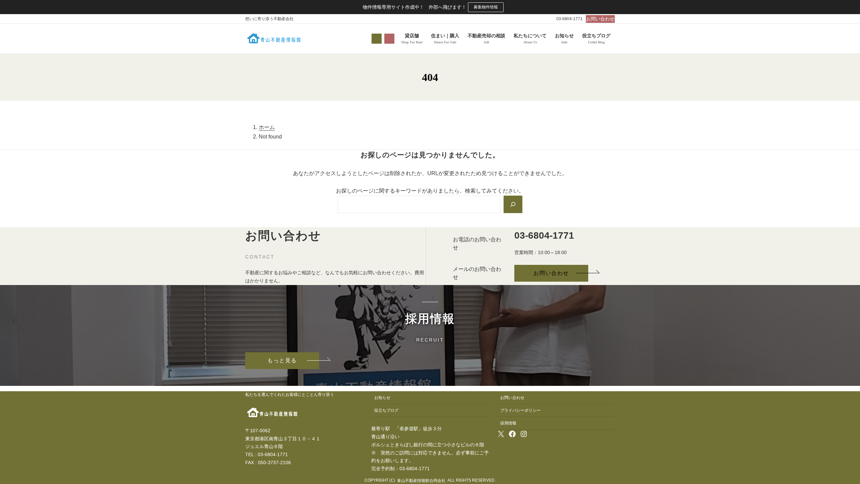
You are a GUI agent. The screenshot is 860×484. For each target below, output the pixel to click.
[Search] (513, 204)
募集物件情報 (486, 7)
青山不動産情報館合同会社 (421, 480)
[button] (600, 19)
